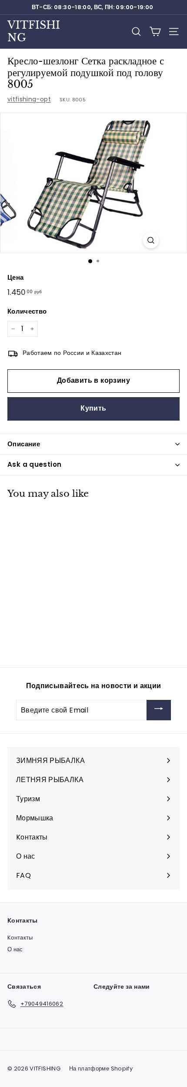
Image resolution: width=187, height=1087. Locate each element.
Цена (15, 277)
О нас (15, 949)
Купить (93, 408)
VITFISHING (33, 31)
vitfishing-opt (29, 99)
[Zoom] (151, 240)
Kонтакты (20, 937)
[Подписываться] (159, 710)
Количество (27, 311)
